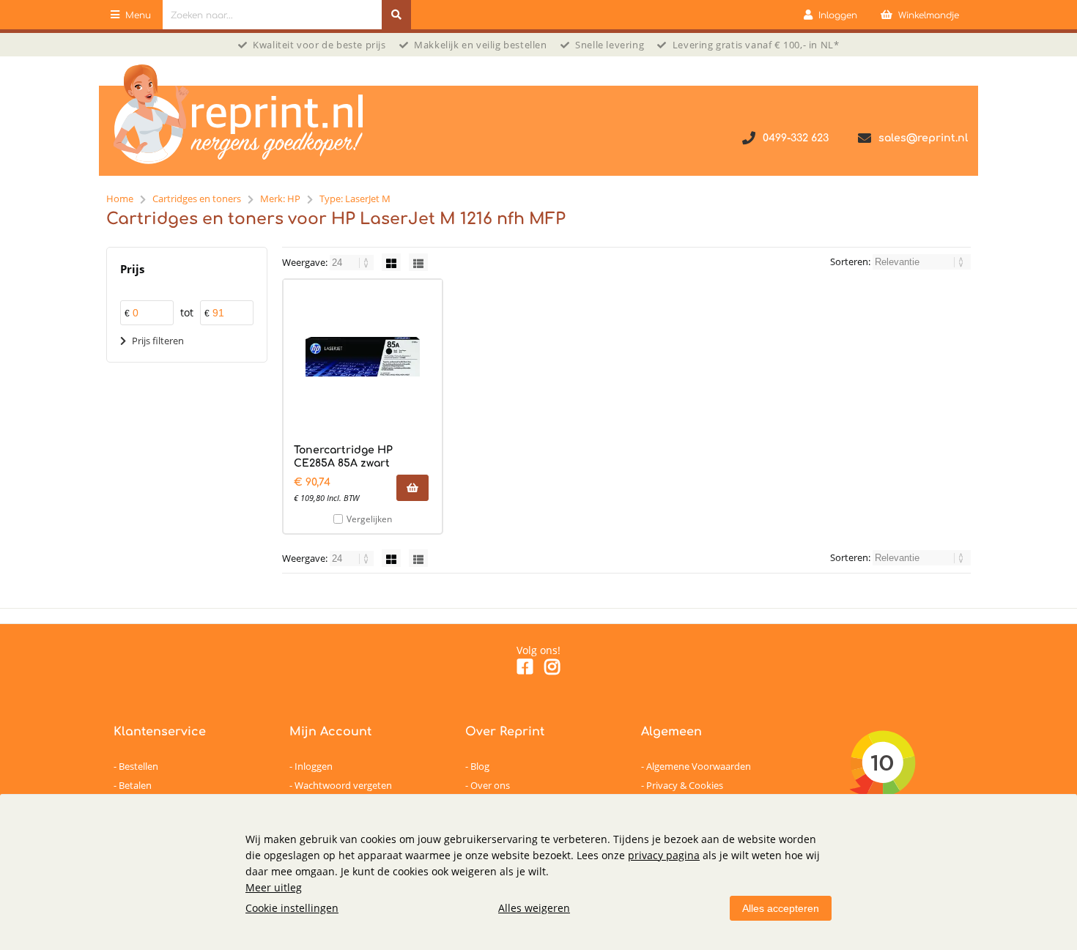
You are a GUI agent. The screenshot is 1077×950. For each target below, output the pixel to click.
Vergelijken (369, 519)
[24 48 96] (353, 262)
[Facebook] (525, 669)
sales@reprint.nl (923, 138)
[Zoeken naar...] (396, 14)
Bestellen (138, 766)
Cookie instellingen (291, 908)
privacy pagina (664, 855)
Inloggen (314, 766)
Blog (479, 766)
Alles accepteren (780, 908)
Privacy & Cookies (684, 785)
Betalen (135, 785)
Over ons (490, 785)
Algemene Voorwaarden (698, 766)
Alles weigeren (534, 908)
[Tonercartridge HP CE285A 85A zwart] (363, 357)
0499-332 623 (796, 138)
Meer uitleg (273, 887)
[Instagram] (552, 669)
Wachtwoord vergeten (343, 785)
